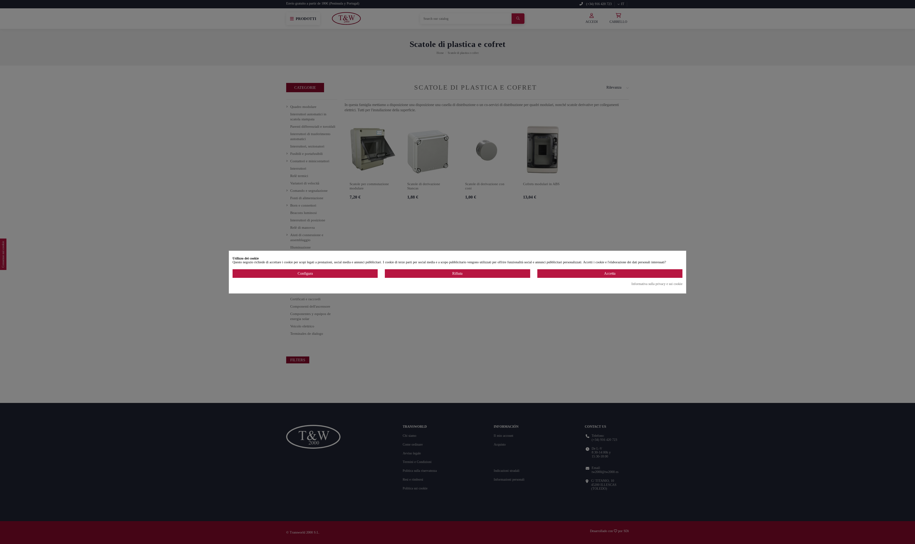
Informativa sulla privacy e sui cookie (656, 284)
